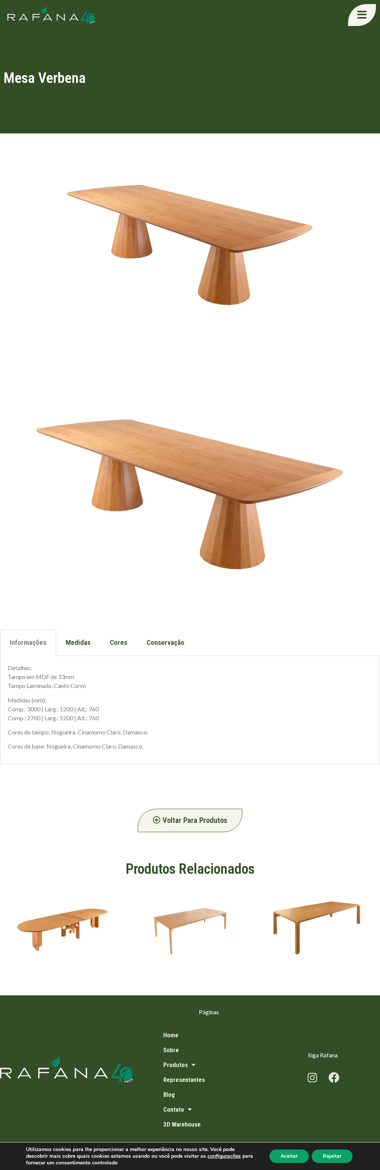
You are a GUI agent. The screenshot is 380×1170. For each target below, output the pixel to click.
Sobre (171, 1050)
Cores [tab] (118, 642)
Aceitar (289, 1156)
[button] (362, 15)
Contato (173, 1109)
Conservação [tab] (165, 642)
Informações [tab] (28, 642)
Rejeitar (332, 1156)
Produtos (175, 1065)
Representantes (184, 1079)
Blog (169, 1094)
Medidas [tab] (78, 642)
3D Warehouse (182, 1124)
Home (170, 1035)
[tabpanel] (190, 710)
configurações (224, 1156)
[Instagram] (312, 1078)
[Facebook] (333, 1078)
